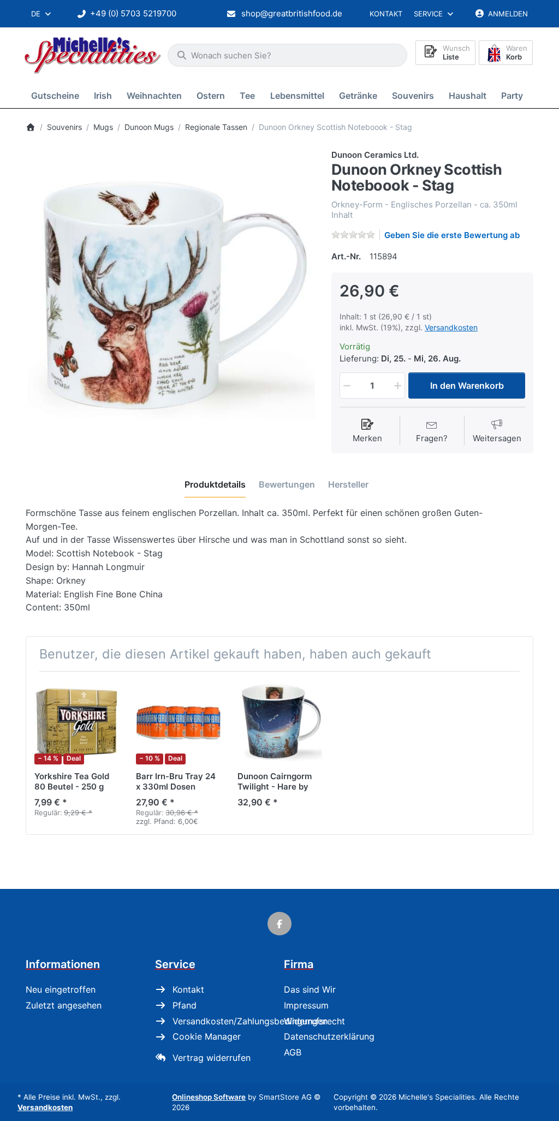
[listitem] (170, 293)
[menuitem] (57, 95)
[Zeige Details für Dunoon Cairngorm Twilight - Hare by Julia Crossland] (279, 722)
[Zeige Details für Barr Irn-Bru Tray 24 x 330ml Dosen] (178, 722)
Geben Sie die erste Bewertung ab (452, 235)
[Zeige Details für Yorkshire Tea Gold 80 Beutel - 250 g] (76, 722)
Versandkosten (451, 327)
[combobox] (42, 13)
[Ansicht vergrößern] (170, 293)
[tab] (215, 484)
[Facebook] (279, 924)
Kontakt (386, 13)
